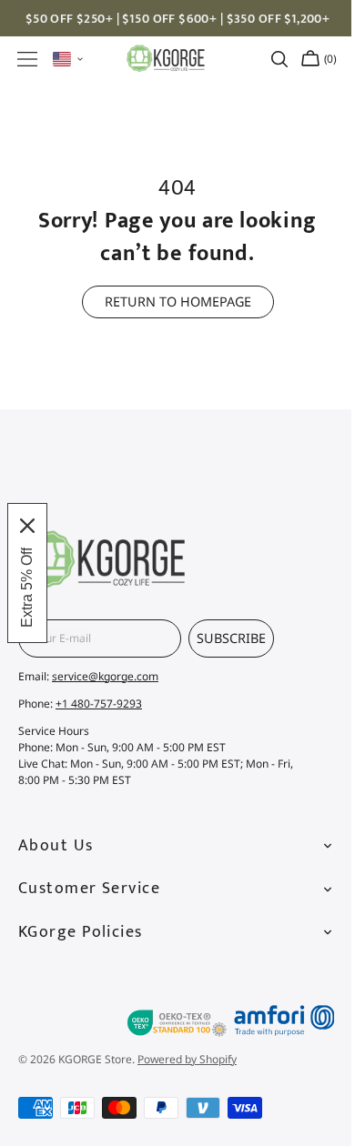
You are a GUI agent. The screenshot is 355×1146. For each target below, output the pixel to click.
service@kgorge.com (105, 676)
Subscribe (231, 638)
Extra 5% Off (27, 588)
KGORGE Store (95, 1059)
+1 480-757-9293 (99, 703)
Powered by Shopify (187, 1059)
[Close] (27, 525)
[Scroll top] (308, 954)
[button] (27, 59)
